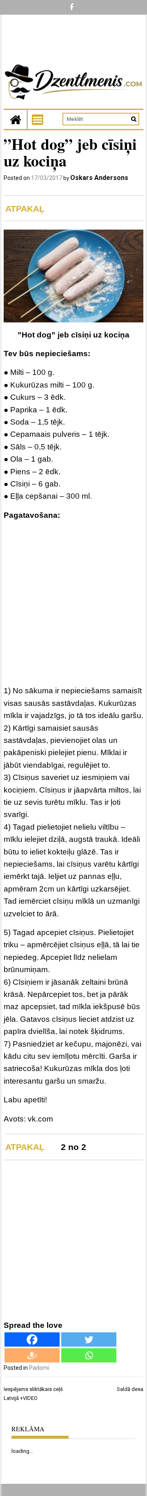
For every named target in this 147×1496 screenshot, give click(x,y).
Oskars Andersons (99, 178)
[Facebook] (32, 1339)
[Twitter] (88, 1339)
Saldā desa (130, 1389)
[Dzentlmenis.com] (15, 119)
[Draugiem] (32, 1355)
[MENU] (37, 119)
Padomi (39, 1368)
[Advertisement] (73, 604)
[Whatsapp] (88, 1355)
